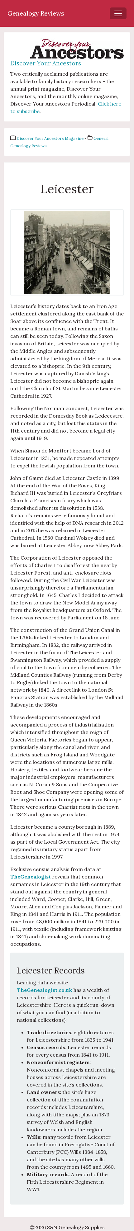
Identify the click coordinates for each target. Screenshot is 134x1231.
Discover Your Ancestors (45, 63)
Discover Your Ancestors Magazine (50, 138)
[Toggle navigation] (118, 13)
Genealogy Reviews (35, 13)
